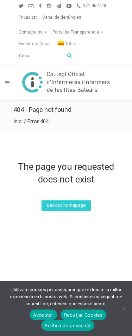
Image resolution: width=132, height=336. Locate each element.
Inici (18, 121)
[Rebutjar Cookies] (123, 308)
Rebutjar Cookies (83, 315)
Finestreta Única (35, 43)
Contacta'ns (31, 32)
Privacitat (28, 17)
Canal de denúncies (61, 17)
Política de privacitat (68, 325)
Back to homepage (66, 205)
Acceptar (43, 315)
